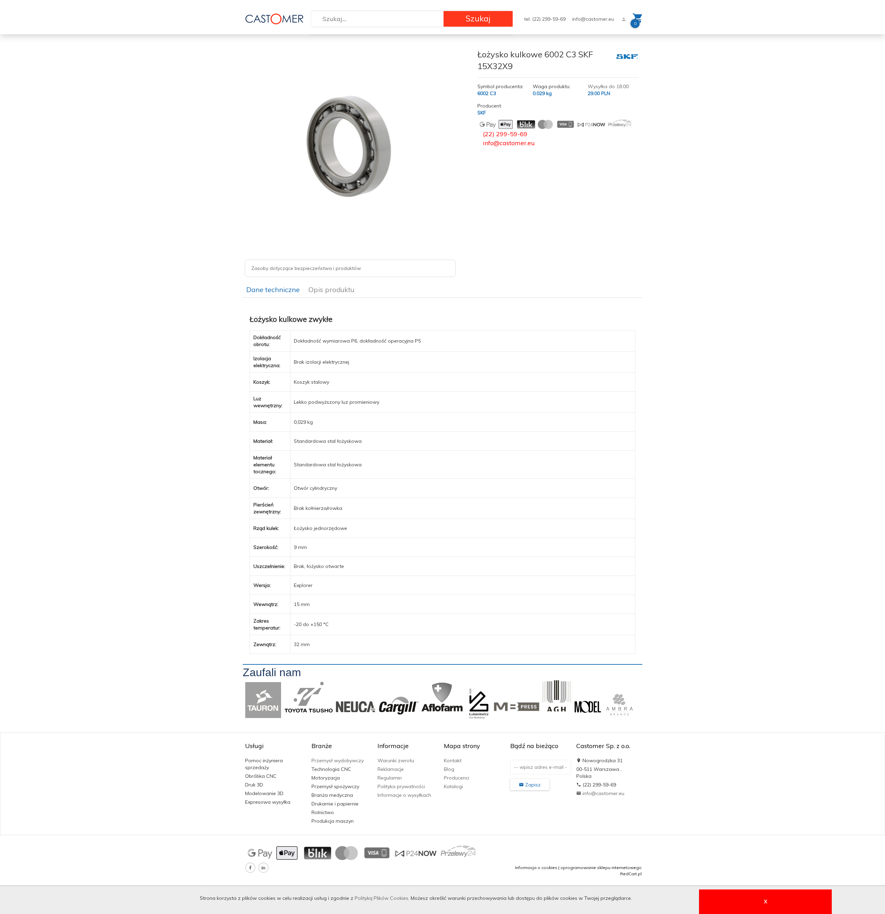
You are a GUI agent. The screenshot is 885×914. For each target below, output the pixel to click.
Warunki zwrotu (396, 760)
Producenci (456, 778)
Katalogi (453, 786)
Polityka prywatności (401, 786)
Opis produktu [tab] (331, 289)
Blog (449, 769)
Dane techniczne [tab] (273, 289)
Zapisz (532, 785)
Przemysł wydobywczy (337, 760)
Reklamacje (391, 769)
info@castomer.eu (593, 19)
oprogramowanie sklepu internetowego (601, 867)
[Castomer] (274, 18)
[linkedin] (263, 867)
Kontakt (453, 760)
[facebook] (250, 867)
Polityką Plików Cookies (381, 898)
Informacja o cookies (536, 867)
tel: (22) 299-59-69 (545, 19)
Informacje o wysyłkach (404, 795)
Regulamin (390, 778)
